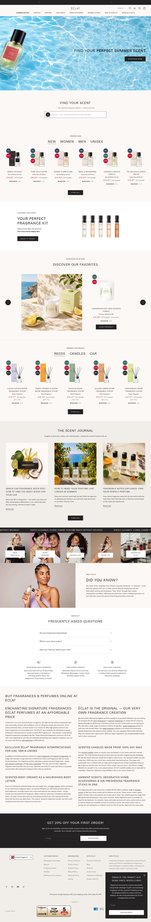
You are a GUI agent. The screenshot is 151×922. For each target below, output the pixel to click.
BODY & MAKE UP (111, 13)
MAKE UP (105, 555)
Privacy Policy (73, 864)
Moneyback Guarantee (52, 861)
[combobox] (21, 857)
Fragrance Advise (50, 868)
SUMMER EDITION (22, 13)
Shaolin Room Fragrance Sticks (75, 390)
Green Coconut (14, 172)
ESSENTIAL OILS (136, 554)
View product (106, 327)
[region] (75, 53)
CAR (93, 353)
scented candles (87, 752)
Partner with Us (92, 879)
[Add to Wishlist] (21, 161)
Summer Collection (94, 861)
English (120, 8)
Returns (46, 864)
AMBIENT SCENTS (94, 13)
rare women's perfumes (14, 764)
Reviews (90, 868)
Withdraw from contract (52, 875)
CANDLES (78, 353)
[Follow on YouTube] (18, 887)
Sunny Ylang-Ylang (63, 172)
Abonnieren (126, 912)
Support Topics (73, 868)
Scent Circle (91, 872)
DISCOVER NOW (135, 59)
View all (75, 192)
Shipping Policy (73, 875)
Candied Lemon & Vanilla (112, 173)
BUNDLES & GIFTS (128, 13)
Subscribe (93, 838)
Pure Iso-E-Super (39, 172)
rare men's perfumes (33, 764)
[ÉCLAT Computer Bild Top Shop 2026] (54, 911)
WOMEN (67, 141)
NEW (52, 141)
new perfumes (27, 740)
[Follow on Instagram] (12, 887)
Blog (88, 864)
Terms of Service (74, 861)
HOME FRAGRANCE (76, 13)
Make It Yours (28, 239)
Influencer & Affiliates (94, 875)
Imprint (70, 879)
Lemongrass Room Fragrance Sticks (134, 390)
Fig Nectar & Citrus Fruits (136, 173)
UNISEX (97, 141)
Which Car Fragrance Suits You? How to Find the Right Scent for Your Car (26, 491)
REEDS (59, 353)
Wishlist (47, 872)
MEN (82, 141)
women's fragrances (115, 721)
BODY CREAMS (45, 554)
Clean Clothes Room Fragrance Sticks (17, 390)
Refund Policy (73, 872)
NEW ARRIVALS (15, 554)
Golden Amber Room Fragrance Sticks (104, 390)
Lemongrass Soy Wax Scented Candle (106, 310)
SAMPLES (36, 13)
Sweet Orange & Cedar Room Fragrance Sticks (46, 390)
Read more (10, 509)
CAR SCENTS (60, 13)
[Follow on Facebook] (6, 887)
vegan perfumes (108, 728)
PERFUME (48, 13)
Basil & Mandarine (88, 172)
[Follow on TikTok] (24, 887)
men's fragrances (99, 721)
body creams (55, 786)
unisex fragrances (129, 726)
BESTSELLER (75, 555)
